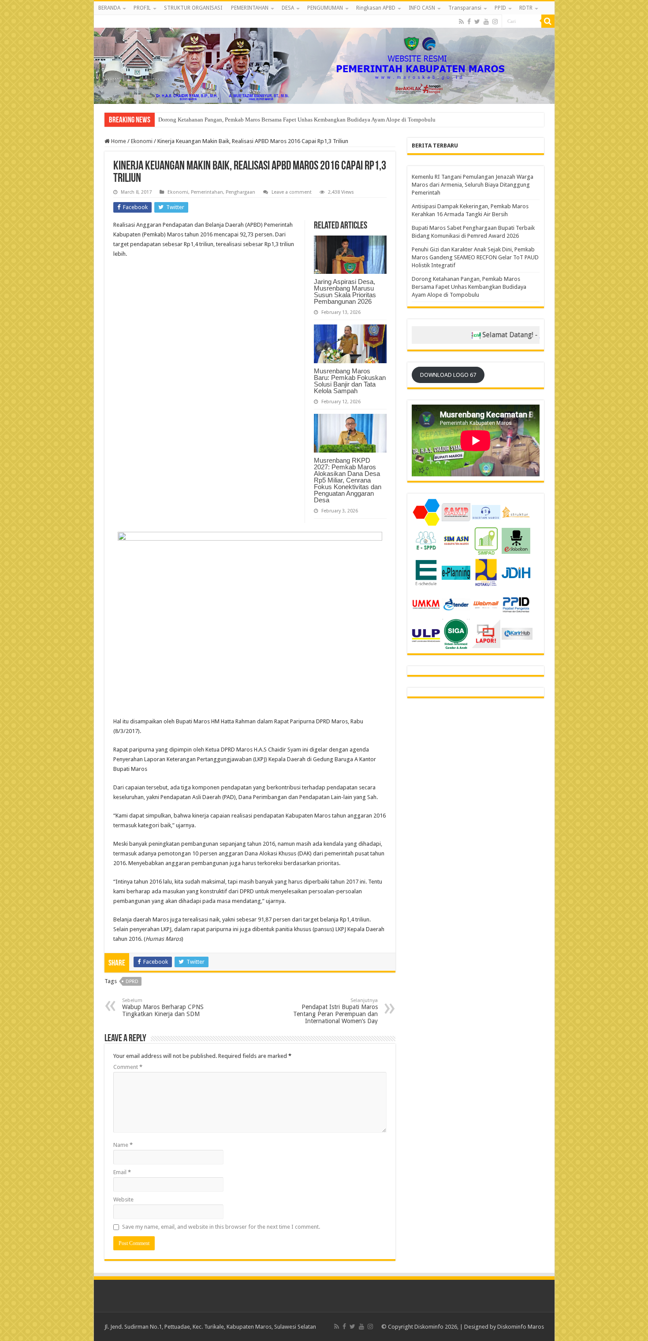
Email (122, 1172)
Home (118, 141)
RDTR (526, 8)
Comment (127, 1067)
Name (123, 1145)
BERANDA (109, 8)
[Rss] (461, 21)
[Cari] (548, 21)
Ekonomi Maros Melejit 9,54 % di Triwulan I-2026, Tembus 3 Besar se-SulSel (250, 119)
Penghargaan (240, 192)
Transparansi (464, 8)
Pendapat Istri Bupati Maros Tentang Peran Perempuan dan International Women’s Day (335, 1011)
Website (123, 1199)
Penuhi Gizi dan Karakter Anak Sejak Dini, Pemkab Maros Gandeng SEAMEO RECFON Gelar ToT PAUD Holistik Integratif (475, 257)
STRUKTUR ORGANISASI (193, 8)
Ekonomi (142, 141)
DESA (288, 8)
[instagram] (495, 21)
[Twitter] (477, 21)
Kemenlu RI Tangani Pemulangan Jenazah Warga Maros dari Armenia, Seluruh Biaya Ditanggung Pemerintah (472, 184)
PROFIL (142, 8)
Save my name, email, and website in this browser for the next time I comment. (221, 1226)
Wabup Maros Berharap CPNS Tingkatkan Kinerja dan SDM (163, 1007)
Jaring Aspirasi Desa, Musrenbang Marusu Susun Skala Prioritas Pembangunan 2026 (345, 291)
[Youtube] (486, 21)
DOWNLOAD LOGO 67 (448, 375)
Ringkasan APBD (375, 8)
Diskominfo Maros (520, 1326)
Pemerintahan (207, 192)
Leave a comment (292, 192)
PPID (500, 8)
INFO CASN (422, 8)
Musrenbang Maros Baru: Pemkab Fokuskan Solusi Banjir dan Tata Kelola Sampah (350, 380)
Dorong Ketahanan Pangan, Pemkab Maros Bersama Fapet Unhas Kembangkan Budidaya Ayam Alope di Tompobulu (469, 287)
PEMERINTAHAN (249, 8)
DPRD (132, 981)
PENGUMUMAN (325, 8)
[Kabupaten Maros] (324, 59)
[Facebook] (469, 21)
